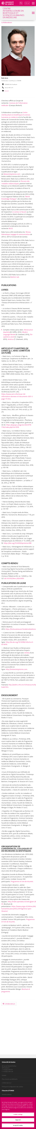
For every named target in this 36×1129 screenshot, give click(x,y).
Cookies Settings (17, 1114)
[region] (18, 1113)
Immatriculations (7, 1094)
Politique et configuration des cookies (12, 1086)
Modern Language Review (15, 333)
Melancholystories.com (12, 174)
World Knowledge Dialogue (15, 197)
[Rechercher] (20, 3)
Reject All (18, 1120)
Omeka (27, 653)
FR (26, 3)
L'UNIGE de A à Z (6, 1083)
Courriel (7, 91)
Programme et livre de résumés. (22, 881)
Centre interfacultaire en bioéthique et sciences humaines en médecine (13, 13)
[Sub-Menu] (33, 13)
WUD (11, 228)
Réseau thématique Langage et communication (16, 233)
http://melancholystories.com (16, 669)
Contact (4, 1075)
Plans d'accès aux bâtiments (9, 1079)
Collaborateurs (6, 22)
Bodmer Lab (14, 277)
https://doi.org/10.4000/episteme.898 (17, 543)
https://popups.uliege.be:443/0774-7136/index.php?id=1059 (16, 426)
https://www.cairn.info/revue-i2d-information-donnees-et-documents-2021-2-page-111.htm (17, 396)
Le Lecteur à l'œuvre (19, 212)
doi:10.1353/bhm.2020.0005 (14, 578)
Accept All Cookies (18, 1125)
